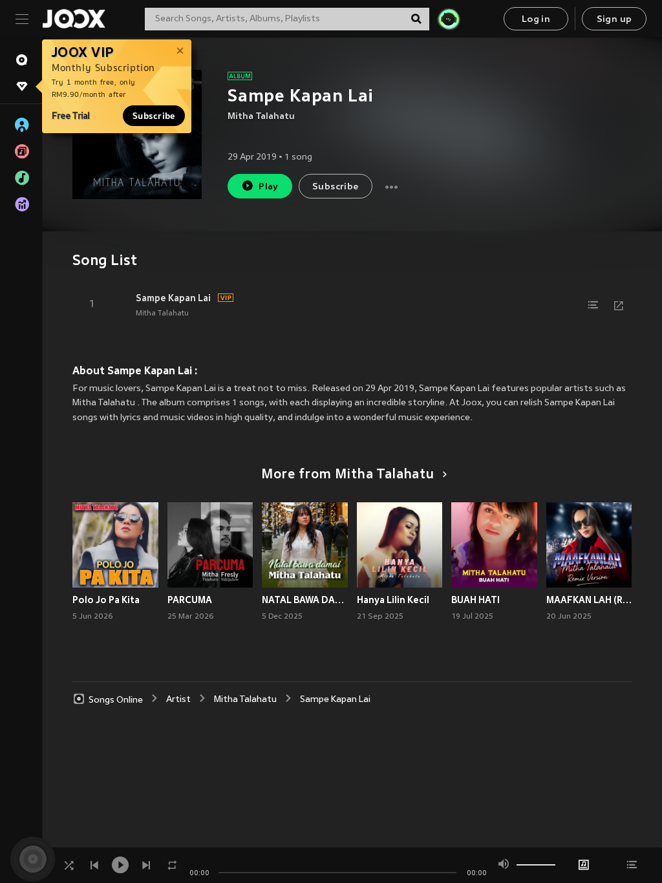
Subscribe (154, 116)
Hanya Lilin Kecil (393, 600)
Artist (178, 700)
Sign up (614, 20)
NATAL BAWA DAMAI (305, 600)
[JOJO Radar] (449, 19)
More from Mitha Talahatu (347, 475)
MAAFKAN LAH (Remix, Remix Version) (589, 600)
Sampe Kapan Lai (173, 298)
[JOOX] (73, 18)
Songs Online (116, 700)
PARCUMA (189, 600)
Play (269, 187)
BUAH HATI (475, 600)
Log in (536, 20)
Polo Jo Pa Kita (106, 600)
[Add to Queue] (593, 305)
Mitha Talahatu (261, 117)
